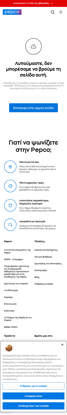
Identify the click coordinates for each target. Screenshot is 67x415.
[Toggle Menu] (60, 12)
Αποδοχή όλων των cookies (33, 405)
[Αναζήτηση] (52, 12)
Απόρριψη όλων (33, 395)
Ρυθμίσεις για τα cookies (33, 385)
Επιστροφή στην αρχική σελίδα (33, 108)
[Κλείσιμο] (62, 344)
